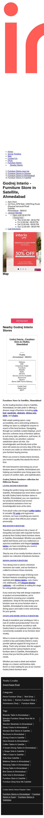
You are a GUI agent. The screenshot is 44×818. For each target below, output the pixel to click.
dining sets (31, 413)
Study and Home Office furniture (21, 616)
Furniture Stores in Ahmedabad (16, 794)
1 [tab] (18, 269)
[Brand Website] (30, 806)
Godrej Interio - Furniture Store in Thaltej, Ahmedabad (22, 341)
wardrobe (11, 413)
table (5, 416)
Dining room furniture (15, 561)
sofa (35, 410)
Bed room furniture (14, 526)
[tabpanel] (22, 252)
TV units (16, 513)
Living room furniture (15, 486)
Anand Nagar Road (11, 685)
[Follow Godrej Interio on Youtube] (26, 806)
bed (4, 413)
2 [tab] (20, 269)
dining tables (21, 580)
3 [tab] (23, 269)
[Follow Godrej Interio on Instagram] (22, 806)
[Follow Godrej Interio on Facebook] (14, 806)
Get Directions (22, 321)
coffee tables (35, 511)
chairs (15, 416)
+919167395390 (15, 213)
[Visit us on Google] (18, 806)
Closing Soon (18, 218)
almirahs (21, 413)
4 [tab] (25, 269)
